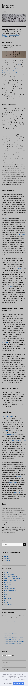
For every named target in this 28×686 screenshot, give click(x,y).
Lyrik (5, 592)
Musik (5, 594)
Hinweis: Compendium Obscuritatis (14, 641)
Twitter (6, 556)
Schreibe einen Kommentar (8, 532)
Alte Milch (6, 572)
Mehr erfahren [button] (21, 679)
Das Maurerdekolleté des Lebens (13, 578)
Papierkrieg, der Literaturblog (9, 6)
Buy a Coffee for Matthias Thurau (11, 622)
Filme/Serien (7, 582)
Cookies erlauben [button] (18, 683)
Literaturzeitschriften (10, 590)
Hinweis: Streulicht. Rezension (12, 643)
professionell (22, 529)
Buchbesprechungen (9, 574)
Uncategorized (8, 604)
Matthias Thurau (8, 527)
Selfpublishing (22, 527)
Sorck (5, 600)
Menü (4, 11)
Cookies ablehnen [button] (7, 683)
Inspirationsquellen (9, 588)
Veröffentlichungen (7, 665)
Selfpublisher (5, 36)
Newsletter (7, 560)
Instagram (7, 558)
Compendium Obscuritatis (11, 576)
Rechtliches (5, 669)
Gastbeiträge (7, 584)
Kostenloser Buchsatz (13, 529)
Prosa (5, 596)
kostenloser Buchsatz (14, 35)
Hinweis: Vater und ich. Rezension (13, 639)
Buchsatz (4, 35)
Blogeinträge (6, 662)
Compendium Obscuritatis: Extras (13, 637)
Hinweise (6, 586)
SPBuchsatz (19, 530)
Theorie (6, 602)
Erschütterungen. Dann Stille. (12, 580)
